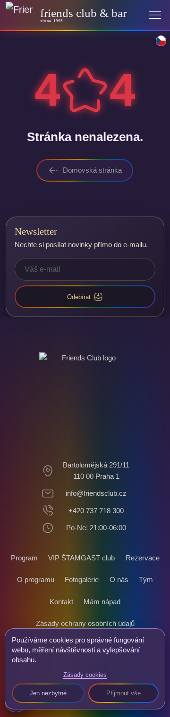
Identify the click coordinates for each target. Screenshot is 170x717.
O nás (119, 579)
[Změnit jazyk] (155, 45)
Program (24, 558)
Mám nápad (102, 602)
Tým (146, 579)
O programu (35, 579)
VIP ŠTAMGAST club (81, 558)
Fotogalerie (82, 579)
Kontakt (61, 602)
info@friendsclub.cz (96, 493)
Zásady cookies (85, 674)
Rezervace (143, 558)
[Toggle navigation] (155, 15)
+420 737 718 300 (96, 511)
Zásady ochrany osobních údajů (85, 623)
